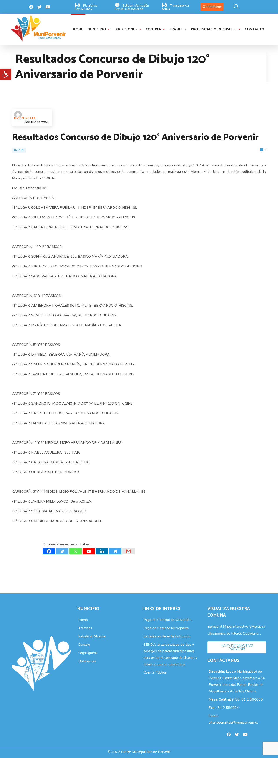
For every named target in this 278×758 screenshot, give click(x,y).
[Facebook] (31, 7)
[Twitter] (39, 7)
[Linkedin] (102, 551)
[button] (5, 74)
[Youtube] (48, 7)
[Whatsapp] (75, 551)
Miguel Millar (24, 118)
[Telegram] (115, 551)
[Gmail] (128, 551)
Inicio (19, 150)
